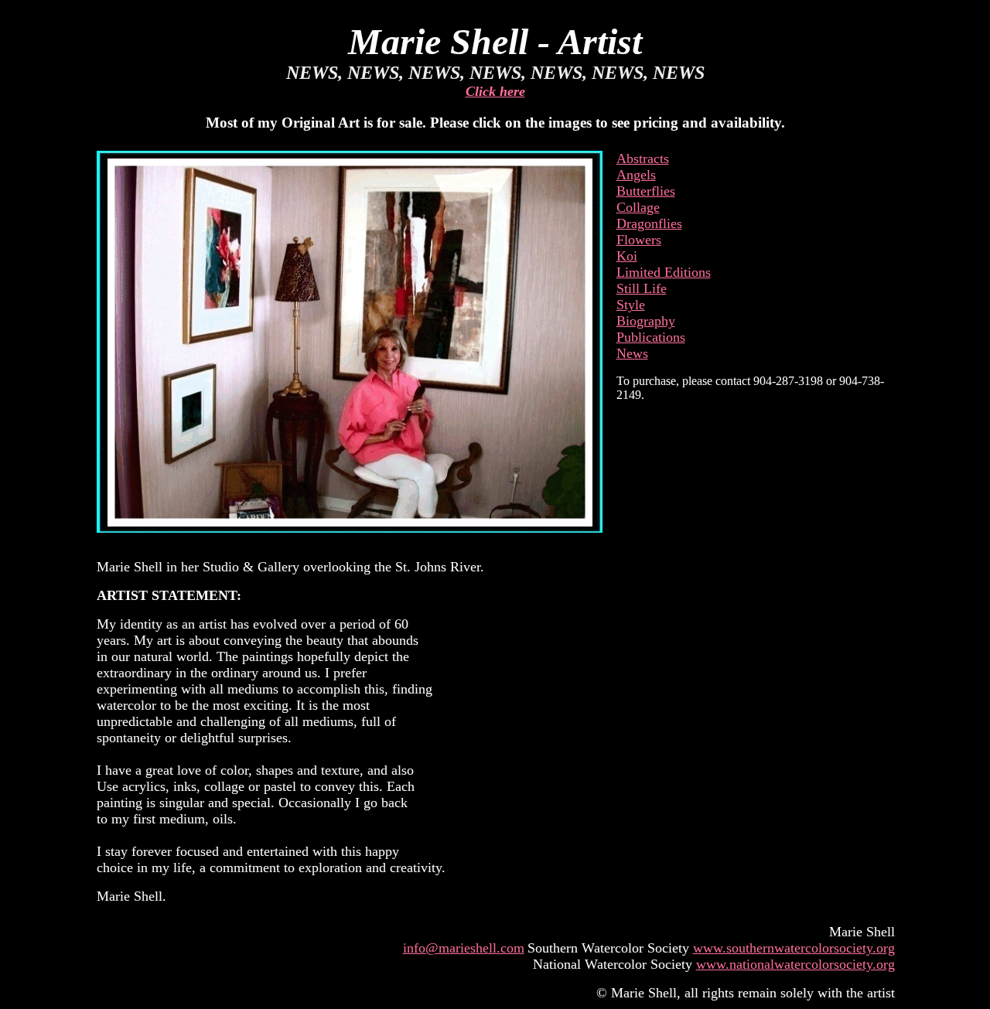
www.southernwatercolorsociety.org (794, 948)
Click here (495, 91)
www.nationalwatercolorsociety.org (795, 964)
